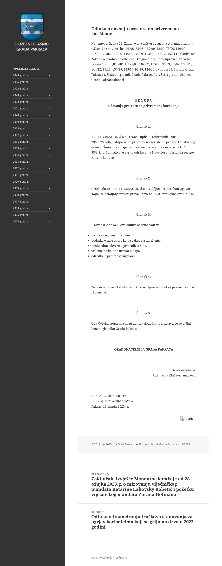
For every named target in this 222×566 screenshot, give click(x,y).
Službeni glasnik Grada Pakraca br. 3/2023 (164, 444)
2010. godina (21, 181)
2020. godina (21, 115)
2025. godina (21, 82)
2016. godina (21, 141)
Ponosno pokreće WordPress (109, 557)
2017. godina (21, 135)
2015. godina (21, 148)
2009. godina (21, 188)
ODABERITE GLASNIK (26, 68)
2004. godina (21, 221)
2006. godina (21, 208)
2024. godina (21, 88)
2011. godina (21, 175)
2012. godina (21, 168)
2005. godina (21, 215)
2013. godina (21, 161)
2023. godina (21, 95)
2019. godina (21, 122)
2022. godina (21, 102)
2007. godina (21, 201)
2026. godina (21, 75)
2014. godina (21, 155)
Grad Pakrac (125, 444)
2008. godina (21, 195)
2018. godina (21, 128)
